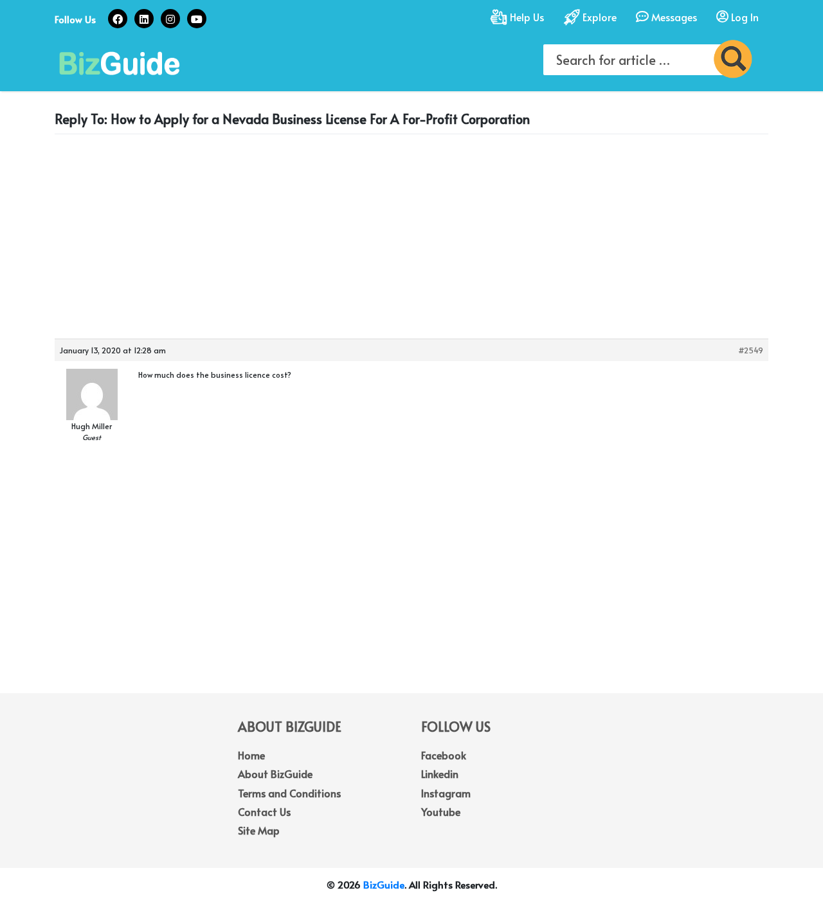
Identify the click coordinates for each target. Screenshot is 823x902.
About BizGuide (275, 773)
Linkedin (439, 773)
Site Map (259, 830)
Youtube (440, 811)
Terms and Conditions (289, 793)
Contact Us (264, 811)
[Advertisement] (411, 234)
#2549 (750, 350)
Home (251, 755)
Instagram (446, 793)
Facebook (443, 755)
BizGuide (383, 884)
